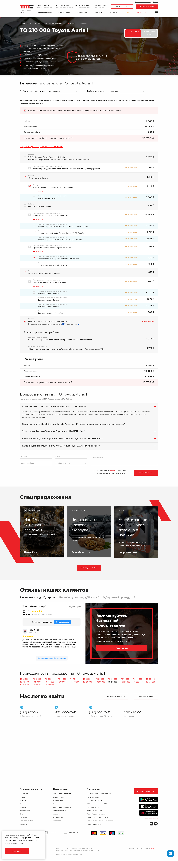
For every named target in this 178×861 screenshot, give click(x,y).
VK (79, 324)
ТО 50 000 (49, 679)
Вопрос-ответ (25, 810)
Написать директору (146, 791)
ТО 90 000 (100, 679)
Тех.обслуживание (44, 12)
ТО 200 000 (100, 682)
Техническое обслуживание (64, 794)
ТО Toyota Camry (93, 797)
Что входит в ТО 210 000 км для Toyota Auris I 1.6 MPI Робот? (53, 431)
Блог (22, 814)
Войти (155, 2)
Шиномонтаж (58, 817)
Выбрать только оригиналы (51, 147)
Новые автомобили (27, 821)
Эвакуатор (57, 821)
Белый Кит (154, 848)
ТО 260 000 (37, 685)
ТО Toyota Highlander (94, 800)
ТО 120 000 (137, 679)
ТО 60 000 (62, 679)
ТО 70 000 (74, 679)
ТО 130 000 (150, 679)
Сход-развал (58, 800)
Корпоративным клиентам (62, 807)
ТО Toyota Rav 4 (93, 807)
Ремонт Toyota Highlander (96, 814)
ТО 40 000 (37, 679)
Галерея (23, 804)
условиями (113, 471)
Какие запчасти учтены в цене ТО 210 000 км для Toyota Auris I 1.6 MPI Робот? (62, 439)
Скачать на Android (151, 818)
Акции (127, 12)
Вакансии (23, 817)
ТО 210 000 (112, 682)
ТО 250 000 (24, 685)
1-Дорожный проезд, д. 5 (44, 7)
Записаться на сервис (147, 6)
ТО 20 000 (24, 679)
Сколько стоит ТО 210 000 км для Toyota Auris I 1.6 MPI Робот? (54, 407)
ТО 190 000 (87, 682)
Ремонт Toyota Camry (94, 810)
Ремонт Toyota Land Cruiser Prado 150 (100, 821)
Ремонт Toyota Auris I (149, 33)
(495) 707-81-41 (43, 5)
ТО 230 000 (138, 682)
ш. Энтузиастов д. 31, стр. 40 (84, 7)
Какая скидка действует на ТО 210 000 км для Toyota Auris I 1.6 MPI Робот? (61, 446)
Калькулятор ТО (122, 6)
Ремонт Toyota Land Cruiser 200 (98, 817)
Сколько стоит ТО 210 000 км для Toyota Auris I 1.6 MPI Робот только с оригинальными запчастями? (73, 424)
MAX (64, 324)
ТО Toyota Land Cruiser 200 (97, 804)
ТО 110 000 (125, 679)
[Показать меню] (156, 12)
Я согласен (17, 851)
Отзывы (23, 807)
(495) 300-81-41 (82, 5)
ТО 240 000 (150, 682)
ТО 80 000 (87, 679)
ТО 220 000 (125, 682)
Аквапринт (57, 814)
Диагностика (58, 804)
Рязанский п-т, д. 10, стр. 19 (64, 7)
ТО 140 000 (24, 682)
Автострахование (59, 810)
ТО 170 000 (62, 682)
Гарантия (98, 12)
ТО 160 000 (49, 682)
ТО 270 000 (49, 685)
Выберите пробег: (96, 91)
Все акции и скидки (89, 568)
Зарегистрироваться (143, 2)
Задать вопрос (141, 12)
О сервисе (24, 794)
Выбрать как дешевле (29, 147)
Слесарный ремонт (63, 12)
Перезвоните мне (146, 697)
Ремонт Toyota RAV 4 (94, 824)
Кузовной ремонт (81, 12)
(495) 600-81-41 (62, 5)
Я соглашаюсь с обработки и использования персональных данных (112, 472)
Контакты (113, 12)
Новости (23, 800)
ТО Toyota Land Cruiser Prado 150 (99, 794)
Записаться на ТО (146, 472)
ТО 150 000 (37, 682)
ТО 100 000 (112, 679)
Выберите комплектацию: (32, 91)
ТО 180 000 (74, 682)
